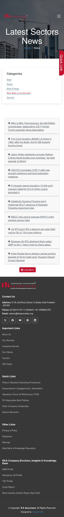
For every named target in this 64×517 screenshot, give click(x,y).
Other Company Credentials (15, 406)
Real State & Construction (19, 92)
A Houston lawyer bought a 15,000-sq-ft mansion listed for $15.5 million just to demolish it (30, 189)
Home (27, 48)
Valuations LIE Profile (12, 475)
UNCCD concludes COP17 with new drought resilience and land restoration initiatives (29, 173)
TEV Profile (7, 481)
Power (10, 84)
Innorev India (37, 511)
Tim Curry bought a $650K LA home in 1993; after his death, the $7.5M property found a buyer (29, 142)
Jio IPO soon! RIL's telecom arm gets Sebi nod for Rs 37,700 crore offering (31, 230)
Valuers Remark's (10, 412)
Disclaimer (7, 436)
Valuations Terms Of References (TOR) (20, 394)
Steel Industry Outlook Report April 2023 (21, 492)
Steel (9, 79)
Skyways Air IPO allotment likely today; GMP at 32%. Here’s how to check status (30, 243)
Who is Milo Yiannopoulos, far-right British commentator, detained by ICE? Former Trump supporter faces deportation (31, 126)
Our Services (8, 340)
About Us (6, 334)
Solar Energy (13, 88)
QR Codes (7, 363)
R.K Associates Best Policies (15, 400)
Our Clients (7, 352)
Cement (10, 97)
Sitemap (6, 442)
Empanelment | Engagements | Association (22, 388)
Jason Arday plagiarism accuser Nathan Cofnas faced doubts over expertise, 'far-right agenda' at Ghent (31, 158)
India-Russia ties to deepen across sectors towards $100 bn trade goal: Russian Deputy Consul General (32, 257)
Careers (6, 358)
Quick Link (61, 63)
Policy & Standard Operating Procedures (21, 382)
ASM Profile (7, 469)
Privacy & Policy (9, 430)
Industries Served (10, 346)
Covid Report (8, 486)
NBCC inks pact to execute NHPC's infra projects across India (31, 218)
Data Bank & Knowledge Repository (19, 448)
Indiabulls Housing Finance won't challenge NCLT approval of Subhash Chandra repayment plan (28, 205)
